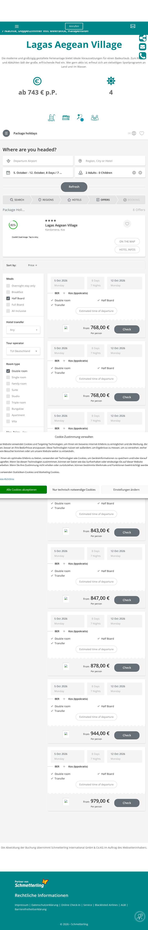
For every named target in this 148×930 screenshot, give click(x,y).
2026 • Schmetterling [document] (75, 924)
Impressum (22, 905)
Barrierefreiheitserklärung (31, 909)
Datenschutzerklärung (44, 905)
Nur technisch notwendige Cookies (74, 489)
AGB (123, 905)
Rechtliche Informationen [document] (41, 895)
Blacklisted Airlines (106, 905)
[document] (74, 45)
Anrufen (74, 26)
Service (87, 905)
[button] (116, 29)
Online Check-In (70, 905)
